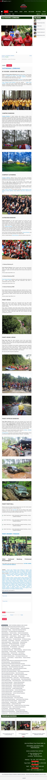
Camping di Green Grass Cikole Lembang (21, 705)
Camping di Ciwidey (21, 702)
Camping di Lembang (22, 700)
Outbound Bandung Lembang (7, 634)
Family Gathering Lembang (6, 680)
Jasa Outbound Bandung (20, 584)
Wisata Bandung (4, 631)
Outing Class (4, 657)
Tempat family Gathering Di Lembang (19, 668)
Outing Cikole (25, 579)
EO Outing (20, 583)
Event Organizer (26, 587)
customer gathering (9, 190)
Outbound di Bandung (22, 585)
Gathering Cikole (9, 582)
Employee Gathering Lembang (7, 683)
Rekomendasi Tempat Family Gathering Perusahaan (11, 669)
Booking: (5, 56)
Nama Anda (5, 595)
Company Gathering (8, 189)
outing (15, 190)
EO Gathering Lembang (13, 583)
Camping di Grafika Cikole (16, 703)
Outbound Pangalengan (6, 679)
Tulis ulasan (13, 59)
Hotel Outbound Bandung (15, 679)
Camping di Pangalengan (6, 703)
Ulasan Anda (5, 601)
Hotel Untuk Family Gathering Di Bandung (9, 671)
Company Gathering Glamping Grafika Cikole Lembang (41, 32)
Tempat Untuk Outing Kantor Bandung (24, 572)
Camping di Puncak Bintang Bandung (8, 711)
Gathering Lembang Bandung (18, 582)
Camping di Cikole (13, 702)
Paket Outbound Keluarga (24, 677)
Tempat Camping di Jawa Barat (14, 708)
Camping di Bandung (5, 702)
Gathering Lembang (23, 580)
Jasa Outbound (12, 584)
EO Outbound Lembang (26, 639)
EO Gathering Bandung (6, 645)
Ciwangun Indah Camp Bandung (21, 711)
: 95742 (30, 55)
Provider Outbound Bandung (15, 578)
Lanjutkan (4, 619)
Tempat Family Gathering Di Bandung (8, 699)
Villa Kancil (39, 19)
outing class (22, 190)
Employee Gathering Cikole (18, 683)
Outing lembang (13, 579)
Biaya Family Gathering (6, 676)
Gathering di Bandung (21, 651)
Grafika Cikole (16, 677)
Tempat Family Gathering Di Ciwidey (20, 674)
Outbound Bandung (8, 226)
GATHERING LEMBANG (11, 68)
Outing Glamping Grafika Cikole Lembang (41, 35)
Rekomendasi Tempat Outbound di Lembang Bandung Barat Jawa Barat (14, 660)
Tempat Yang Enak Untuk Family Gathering (9, 700)
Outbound (8, 577)
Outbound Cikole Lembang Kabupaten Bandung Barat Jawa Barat (13, 663)
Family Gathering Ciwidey (26, 680)
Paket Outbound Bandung (6, 279)
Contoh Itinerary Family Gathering (22, 699)
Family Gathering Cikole (16, 680)
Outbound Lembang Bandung (18, 574)
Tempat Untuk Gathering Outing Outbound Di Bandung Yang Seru (13, 626)
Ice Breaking (8, 75)
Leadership (24, 76)
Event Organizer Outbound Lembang (16, 588)
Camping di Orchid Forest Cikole (7, 705)
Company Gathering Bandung (7, 686)
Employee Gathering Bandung (19, 682)
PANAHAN (16, 534)
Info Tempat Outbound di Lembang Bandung (18, 573)
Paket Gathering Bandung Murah (23, 671)
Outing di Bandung (11, 586)
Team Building (18, 75)
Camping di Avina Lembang (6, 706)
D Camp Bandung (5, 708)
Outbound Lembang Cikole (16, 665)
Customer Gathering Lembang (7, 691)
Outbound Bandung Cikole (15, 662)
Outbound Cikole (10, 575)
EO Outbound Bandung (25, 578)
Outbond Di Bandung (9, 570)
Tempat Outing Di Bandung (11, 572)
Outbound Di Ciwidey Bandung (7, 677)
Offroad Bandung (5, 432)
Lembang (15, 577)
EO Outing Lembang (26, 583)
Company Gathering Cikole (6, 688)
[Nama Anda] (16, 597)
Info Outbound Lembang (26, 665)
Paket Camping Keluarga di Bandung (19, 706)
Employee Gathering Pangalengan (19, 685)
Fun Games (13, 75)
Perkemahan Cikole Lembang (7, 668)
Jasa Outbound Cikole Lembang (12, 585)
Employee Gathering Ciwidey (7, 685)
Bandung (19, 577)
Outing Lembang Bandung (14, 580)
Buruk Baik (16, 614)
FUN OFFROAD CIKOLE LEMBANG (23, 734)
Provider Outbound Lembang (19, 637)
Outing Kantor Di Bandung (19, 570)
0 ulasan (8, 59)
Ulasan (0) (9, 65)
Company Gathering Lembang (18, 686)
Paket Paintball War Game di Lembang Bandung (8, 734)
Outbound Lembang (9, 574)
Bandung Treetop (14, 676)
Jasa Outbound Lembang (16, 648)
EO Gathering (26, 582)
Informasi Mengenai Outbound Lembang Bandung (41, 29)
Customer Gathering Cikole (18, 691)
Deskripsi (4, 65)
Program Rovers (9, 716)
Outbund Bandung (15, 235)
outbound (18, 190)
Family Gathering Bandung (26, 679)
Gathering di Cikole (18, 587)
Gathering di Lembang (10, 587)
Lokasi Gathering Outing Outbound (8, 82)
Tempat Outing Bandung (25, 628)
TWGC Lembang (4, 666)
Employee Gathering (26, 657)
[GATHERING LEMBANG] (16, 35)
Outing (22, 577)
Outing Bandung (20, 579)
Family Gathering (10, 657)
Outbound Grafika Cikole (21, 575)
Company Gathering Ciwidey (17, 688)
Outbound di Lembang (27, 649)
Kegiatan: (8, 55)
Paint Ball (15, 509)
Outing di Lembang (20, 586)
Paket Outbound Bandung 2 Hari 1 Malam (16, 666)
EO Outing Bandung (13, 646)
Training (23, 75)
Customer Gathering (5, 659)
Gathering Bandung (23, 642)
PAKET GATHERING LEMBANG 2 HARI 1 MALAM (18, 625)
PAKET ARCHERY (7, 534)
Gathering (26, 577)
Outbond (11, 577)
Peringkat (4, 615)
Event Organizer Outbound (6, 654)
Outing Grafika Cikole (25, 640)
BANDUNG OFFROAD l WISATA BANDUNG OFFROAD (38, 734)
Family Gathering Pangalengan (7, 682)
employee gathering (25, 189)
